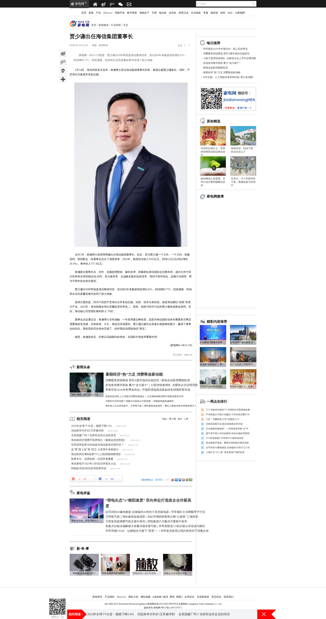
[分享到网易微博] (63, 70)
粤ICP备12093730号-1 (171, 607)
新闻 (91, 12)
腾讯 (172, 596)
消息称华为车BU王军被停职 (87, 430)
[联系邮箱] (129, 4)
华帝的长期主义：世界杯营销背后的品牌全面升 (213, 152)
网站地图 (146, 596)
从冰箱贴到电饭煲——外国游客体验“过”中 (227, 428)
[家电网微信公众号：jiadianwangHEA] (57, 602)
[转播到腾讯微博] (63, 62)
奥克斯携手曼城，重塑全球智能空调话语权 (227, 442)
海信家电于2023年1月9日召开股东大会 (93, 463)
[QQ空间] (183, 480)
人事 (186, 419)
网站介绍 (133, 596)
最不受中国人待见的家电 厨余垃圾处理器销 (227, 433)
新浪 (165, 596)
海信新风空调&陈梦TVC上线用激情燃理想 (96, 454)
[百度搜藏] (179, 480)
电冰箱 (162, 12)
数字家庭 (132, 12)
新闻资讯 (97, 596)
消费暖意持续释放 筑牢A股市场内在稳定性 (226, 53)
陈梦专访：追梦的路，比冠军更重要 (92, 459)
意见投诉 (216, 596)
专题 (205, 12)
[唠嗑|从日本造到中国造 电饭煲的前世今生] (177, 555)
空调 (154, 12)
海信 (180, 419)
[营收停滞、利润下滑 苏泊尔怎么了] (243, 127)
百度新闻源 (203, 596)
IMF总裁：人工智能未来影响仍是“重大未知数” (228, 77)
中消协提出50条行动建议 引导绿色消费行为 (227, 414)
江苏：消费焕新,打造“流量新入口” (223, 419)
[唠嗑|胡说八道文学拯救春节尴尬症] (146, 555)
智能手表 (120, 12)
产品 (98, 12)
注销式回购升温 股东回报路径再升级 (224, 424)
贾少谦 (172, 419)
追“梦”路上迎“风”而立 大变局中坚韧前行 (95, 449)
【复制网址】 (147, 480)
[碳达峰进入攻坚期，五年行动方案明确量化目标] (213, 157)
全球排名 (189, 596)
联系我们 (229, 596)
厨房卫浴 (183, 12)
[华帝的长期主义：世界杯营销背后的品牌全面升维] (213, 127)
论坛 (230, 12)
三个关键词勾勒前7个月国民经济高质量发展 (228, 409)
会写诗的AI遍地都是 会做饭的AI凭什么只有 (228, 447)
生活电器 (196, 12)
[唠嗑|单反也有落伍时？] (84, 555)
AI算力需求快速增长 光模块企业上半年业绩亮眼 (229, 58)
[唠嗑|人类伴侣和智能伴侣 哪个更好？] (115, 555)
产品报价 (110, 596)
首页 (83, 12)
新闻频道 (103, 25)
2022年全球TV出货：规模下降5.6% (91, 426)
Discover (107, 12)
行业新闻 (116, 25)
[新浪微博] (103, 4)
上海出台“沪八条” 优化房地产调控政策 (225, 452)
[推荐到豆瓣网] (190, 480)
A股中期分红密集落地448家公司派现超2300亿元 (159, 614)
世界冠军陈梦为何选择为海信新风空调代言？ (97, 444)
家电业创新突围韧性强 (215, 67)
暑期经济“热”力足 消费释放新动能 (221, 72)
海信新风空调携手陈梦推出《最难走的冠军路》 (99, 440)
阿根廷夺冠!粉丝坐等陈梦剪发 (88, 468)
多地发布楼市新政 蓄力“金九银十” (221, 63)
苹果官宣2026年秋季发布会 (105, 614)
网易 (178, 596)
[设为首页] (95, 4)
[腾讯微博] (112, 4)
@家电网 (240, 12)
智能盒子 (144, 12)
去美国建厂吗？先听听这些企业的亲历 (93, 435)
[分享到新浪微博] (63, 53)
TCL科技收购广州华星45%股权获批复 (225, 438)
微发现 (214, 12)
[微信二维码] (120, 4)
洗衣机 (172, 12)
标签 (222, 12)
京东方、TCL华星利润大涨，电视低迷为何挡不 (243, 182)
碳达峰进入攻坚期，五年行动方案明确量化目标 (213, 182)
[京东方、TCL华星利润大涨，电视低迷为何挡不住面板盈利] (243, 157)
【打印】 (158, 480)
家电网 (79, 3)
